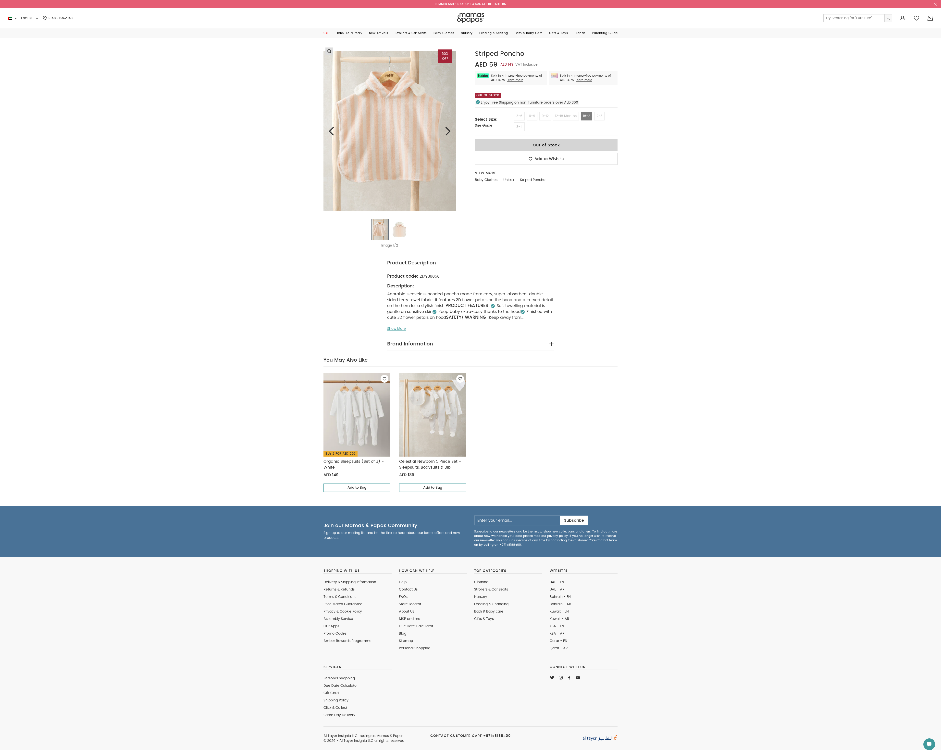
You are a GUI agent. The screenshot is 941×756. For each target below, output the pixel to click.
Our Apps (331, 626)
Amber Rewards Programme (347, 641)
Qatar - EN (558, 641)
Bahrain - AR (560, 604)
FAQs (403, 597)
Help (403, 582)
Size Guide (483, 125)
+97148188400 (510, 544)
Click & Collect (335, 707)
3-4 (519, 127)
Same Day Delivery (339, 715)
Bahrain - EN (560, 597)
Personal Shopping (414, 648)
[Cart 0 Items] (930, 18)
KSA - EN (557, 626)
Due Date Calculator (416, 626)
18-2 (586, 116)
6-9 (532, 116)
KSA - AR (557, 633)
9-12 (545, 116)
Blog (402, 633)
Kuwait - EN (559, 611)
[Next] (448, 131)
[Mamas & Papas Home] (470, 18)
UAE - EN (557, 582)
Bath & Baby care (488, 611)
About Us (406, 611)
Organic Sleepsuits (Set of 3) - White (353, 464)
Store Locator (60, 17)
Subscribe (574, 520)
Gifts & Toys (484, 619)
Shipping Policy (335, 700)
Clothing (481, 582)
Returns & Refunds (339, 589)
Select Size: (486, 119)
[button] (326, 33)
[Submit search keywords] (888, 18)
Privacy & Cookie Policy (342, 611)
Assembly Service (338, 619)
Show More (396, 329)
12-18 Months (566, 116)
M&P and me (409, 619)
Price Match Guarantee (342, 604)
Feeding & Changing (491, 604)
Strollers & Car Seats (491, 589)
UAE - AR (557, 589)
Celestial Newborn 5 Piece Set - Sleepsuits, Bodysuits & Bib (430, 464)
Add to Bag (356, 487)
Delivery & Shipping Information (349, 582)
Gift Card (331, 693)
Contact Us (408, 589)
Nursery (480, 597)
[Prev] (331, 131)
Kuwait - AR (559, 619)
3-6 (519, 116)
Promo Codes (335, 633)
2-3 (599, 116)
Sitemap (406, 641)
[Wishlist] (384, 379)
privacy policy (557, 535)
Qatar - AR (559, 648)
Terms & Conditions (339, 597)
